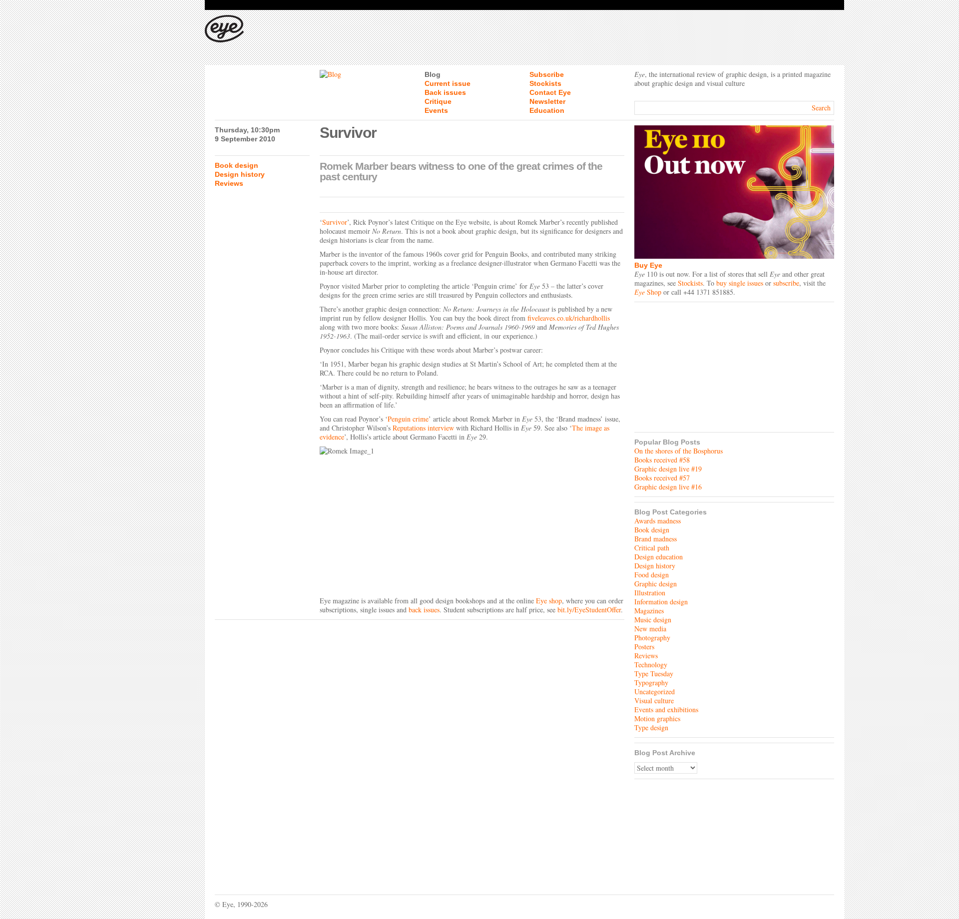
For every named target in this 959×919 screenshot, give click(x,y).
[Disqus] (419, 750)
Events (436, 110)
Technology (650, 664)
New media (650, 628)
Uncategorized (654, 691)
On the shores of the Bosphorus (678, 451)
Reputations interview (423, 428)
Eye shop (549, 600)
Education (546, 110)
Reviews (229, 183)
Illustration (649, 592)
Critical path (651, 547)
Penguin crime (408, 419)
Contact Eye (550, 92)
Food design (651, 574)
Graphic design (655, 583)
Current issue (448, 83)
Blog (433, 74)
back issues (424, 609)
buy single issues (739, 283)
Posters (644, 646)
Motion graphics (657, 718)
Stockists (545, 83)
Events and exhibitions (666, 709)
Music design (652, 619)
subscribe (786, 283)
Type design (651, 727)
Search (821, 107)
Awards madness (657, 520)
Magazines (649, 610)
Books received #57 (662, 477)
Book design (236, 165)
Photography (652, 637)
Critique (438, 101)
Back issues (445, 92)
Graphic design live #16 (668, 486)
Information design (661, 601)
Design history (240, 174)
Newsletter (547, 101)
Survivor (334, 222)
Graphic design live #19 (668, 468)
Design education (658, 556)
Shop (647, 292)
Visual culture (654, 700)
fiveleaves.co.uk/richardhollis (568, 318)
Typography (651, 682)
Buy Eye (648, 265)
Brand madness (655, 538)
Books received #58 (662, 459)
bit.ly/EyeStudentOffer (589, 609)
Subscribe (546, 74)
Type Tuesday (653, 673)
